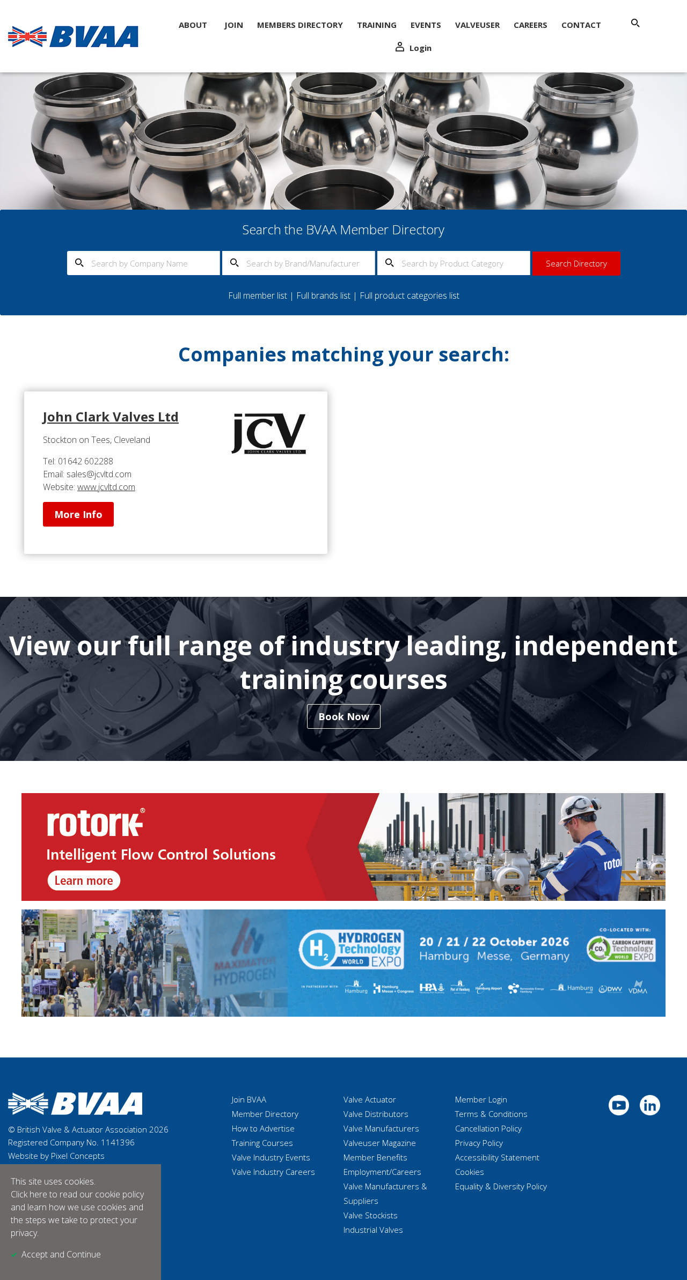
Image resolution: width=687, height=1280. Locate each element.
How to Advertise (263, 1128)
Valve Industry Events (271, 1157)
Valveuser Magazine (380, 1142)
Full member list (257, 295)
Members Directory (300, 24)
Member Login (481, 1099)
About (193, 24)
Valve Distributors (376, 1113)
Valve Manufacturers (381, 1128)
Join (233, 24)
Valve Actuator (370, 1099)
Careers (530, 24)
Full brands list (323, 295)
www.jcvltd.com (106, 487)
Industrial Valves (373, 1229)
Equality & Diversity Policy (501, 1186)
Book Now (343, 716)
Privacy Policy (479, 1142)
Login (421, 47)
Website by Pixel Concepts (56, 1155)
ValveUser (477, 24)
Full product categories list (409, 295)
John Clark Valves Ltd (111, 416)
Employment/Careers (382, 1171)
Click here (29, 1194)
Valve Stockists (371, 1215)
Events (426, 24)
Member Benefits (375, 1157)
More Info (78, 514)
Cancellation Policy (488, 1128)
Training (377, 24)
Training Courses (262, 1142)
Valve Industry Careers (273, 1171)
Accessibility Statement (497, 1157)
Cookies (469, 1171)
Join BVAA (249, 1099)
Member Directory (265, 1113)
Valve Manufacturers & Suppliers (385, 1193)
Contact (581, 24)
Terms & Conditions (491, 1113)
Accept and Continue (61, 1254)
